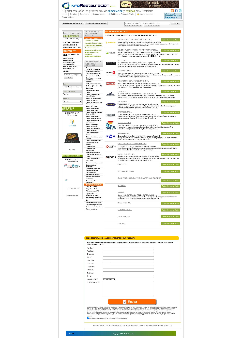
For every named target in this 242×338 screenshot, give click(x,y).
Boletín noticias (68, 17)
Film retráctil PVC (91, 193)
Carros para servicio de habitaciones (93, 121)
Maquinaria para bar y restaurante (92, 53)
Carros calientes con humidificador (93, 95)
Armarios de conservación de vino (93, 68)
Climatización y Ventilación (93, 43)
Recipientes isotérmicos (94, 207)
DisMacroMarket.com (100, 325)
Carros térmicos (91, 130)
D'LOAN (72, 150)
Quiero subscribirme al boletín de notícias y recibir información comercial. (108, 318)
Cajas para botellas (92, 90)
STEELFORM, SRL (124, 203)
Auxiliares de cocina (91, 40)
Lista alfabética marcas (152, 26)
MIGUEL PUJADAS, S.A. (126, 154)
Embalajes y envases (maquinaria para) (93, 169)
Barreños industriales (93, 76)
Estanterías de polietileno (90, 181)
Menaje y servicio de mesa (71, 55)
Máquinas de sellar (92, 195)
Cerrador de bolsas (92, 132)
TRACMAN (121, 223)
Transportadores (91, 209)
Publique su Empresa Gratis (122, 14)
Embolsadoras (91, 172)
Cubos (88, 156)
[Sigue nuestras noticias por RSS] (172, 11)
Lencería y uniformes (71, 42)
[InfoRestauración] (89, 9)
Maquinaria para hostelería (69, 51)
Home (64, 14)
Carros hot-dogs (91, 106)
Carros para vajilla (92, 124)
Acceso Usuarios (146, 14)
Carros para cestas (92, 110)
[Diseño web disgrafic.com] (70, 334)
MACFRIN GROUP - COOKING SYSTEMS (132, 144)
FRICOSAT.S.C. (123, 91)
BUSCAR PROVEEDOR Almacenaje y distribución (93, 63)
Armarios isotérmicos (93, 71)
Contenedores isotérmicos (90, 149)
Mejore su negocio (164, 325)
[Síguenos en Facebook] (176, 11)
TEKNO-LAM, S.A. (124, 216)
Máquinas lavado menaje (93, 56)
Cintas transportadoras (93, 140)
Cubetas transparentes (93, 154)
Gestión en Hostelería (131, 325)
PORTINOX (122, 186)
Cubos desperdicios (92, 158)
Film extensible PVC (92, 191)
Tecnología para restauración (70, 67)
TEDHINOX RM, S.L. (125, 210)
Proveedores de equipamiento (96, 23)
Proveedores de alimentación (73, 23)
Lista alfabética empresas (133, 26)
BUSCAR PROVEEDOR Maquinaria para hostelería (93, 33)
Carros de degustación (93, 98)
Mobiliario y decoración (68, 59)
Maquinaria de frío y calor (93, 50)
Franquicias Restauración (148, 325)
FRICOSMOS (122, 102)
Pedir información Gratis (170, 40)
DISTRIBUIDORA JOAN (126, 171)
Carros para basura (92, 108)
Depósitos (89, 161)
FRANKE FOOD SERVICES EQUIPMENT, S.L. (133, 81)
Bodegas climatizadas (93, 84)
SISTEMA (121, 193)
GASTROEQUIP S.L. (125, 112)
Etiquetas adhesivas (92, 186)
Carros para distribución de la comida (94, 113)
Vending (66, 71)
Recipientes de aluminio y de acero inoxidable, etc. (94, 199)
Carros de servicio (92, 100)
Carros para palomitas (93, 118)
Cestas (88, 135)
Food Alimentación (115, 325)
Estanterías (89, 179)
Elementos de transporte (94, 163)
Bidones (89, 81)
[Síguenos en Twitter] (180, 11)
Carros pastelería (91, 126)
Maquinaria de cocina (92, 48)
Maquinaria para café (72, 47)
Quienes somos (99, 14)
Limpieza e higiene (70, 45)
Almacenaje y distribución (93, 38)
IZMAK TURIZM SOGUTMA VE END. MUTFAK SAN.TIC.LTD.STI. (139, 178)
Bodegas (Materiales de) (94, 86)
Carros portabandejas (93, 128)
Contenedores (90, 146)
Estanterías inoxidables (93, 184)
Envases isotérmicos (93, 176)
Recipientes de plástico (93, 202)
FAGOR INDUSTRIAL (125, 71)
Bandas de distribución (93, 73)
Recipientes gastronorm (94, 204)
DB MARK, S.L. (123, 164)
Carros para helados (92, 116)
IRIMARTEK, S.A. (123, 133)
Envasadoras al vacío (93, 174)
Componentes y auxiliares (93, 45)
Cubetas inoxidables (93, 152)
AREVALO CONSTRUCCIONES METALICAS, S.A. (135, 40)
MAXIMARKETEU (72, 196)
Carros (88, 92)
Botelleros (89, 88)
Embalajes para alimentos (91, 165)
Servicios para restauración (69, 63)
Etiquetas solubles (92, 189)
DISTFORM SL (123, 60)
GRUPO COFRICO (124, 123)
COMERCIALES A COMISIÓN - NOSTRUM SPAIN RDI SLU (138, 50)
